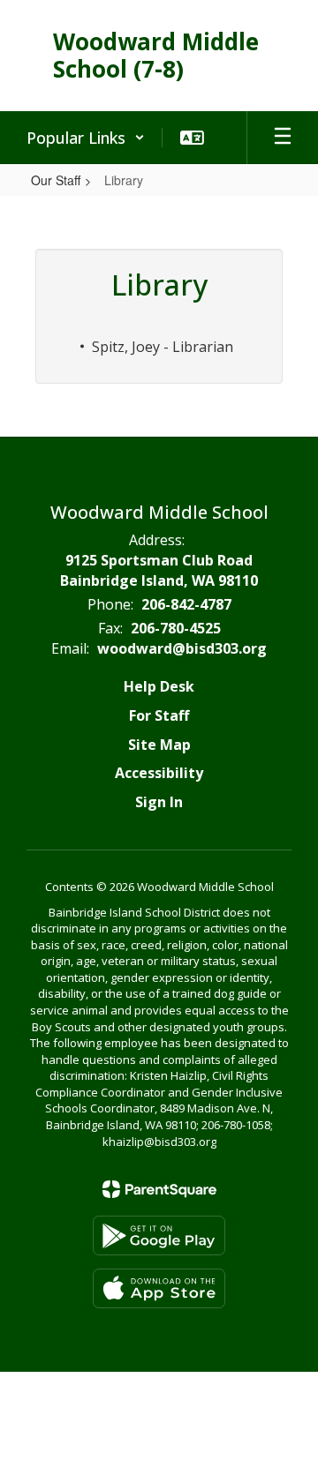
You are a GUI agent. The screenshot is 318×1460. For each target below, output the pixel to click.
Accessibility (159, 772)
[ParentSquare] (159, 1189)
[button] (86, 137)
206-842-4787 (186, 604)
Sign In (159, 802)
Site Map (159, 744)
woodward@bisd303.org (182, 648)
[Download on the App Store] (159, 1288)
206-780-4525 (176, 628)
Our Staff (55, 180)
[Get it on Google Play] (159, 1235)
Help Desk (159, 686)
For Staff (159, 715)
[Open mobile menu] (282, 137)
